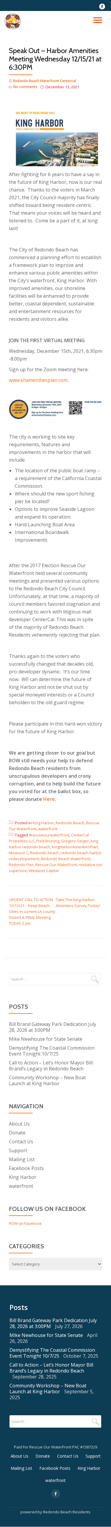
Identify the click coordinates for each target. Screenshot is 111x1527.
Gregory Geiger (75, 841)
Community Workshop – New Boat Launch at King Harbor (47, 1080)
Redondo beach (44, 852)
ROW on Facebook (25, 1223)
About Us (19, 1123)
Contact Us (21, 1141)
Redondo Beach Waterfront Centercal (44, 80)
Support (18, 1150)
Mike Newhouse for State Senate (45, 1039)
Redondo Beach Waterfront (65, 858)
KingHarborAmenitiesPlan (75, 846)
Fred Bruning (47, 841)
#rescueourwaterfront (49, 835)
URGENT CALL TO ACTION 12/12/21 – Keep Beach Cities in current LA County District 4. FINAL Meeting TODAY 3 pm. (32, 911)
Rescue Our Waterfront (56, 864)
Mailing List (22, 1159)
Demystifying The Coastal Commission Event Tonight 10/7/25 (51, 1051)
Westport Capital (44, 870)
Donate (17, 1132)
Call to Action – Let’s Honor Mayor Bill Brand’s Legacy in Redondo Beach (51, 1065)
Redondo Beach (70, 822)
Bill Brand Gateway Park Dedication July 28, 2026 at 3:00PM (52, 1027)
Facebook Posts (26, 1168)
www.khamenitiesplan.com (38, 380)
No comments (25, 86)
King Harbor (43, 822)
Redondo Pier (21, 864)
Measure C (18, 852)
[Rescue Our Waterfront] (13, 21)
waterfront (47, 828)
